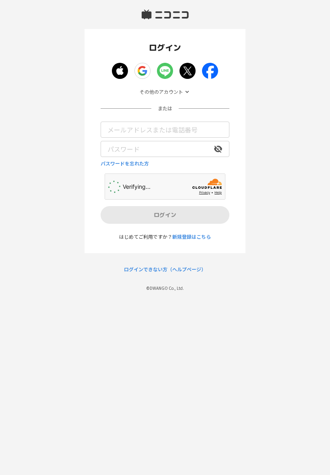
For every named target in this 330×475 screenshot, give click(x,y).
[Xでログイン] (187, 71)
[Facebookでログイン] (210, 71)
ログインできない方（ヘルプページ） (165, 269)
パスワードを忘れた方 (125, 163)
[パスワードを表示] (218, 149)
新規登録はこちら (191, 236)
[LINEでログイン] (165, 71)
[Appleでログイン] (120, 71)
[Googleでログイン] (142, 71)
